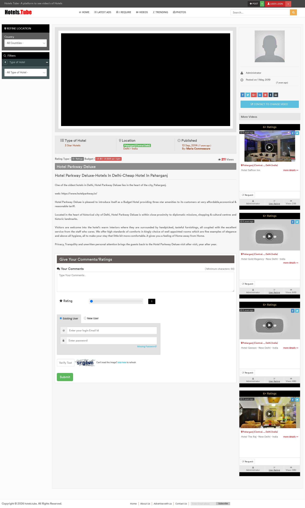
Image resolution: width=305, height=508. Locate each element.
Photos (180, 12)
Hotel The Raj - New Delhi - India (268, 436)
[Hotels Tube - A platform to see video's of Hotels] (18, 11)
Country (9, 36)
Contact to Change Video (270, 104)
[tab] (69, 318)
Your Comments (72, 269)
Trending (161, 12)
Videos (143, 12)
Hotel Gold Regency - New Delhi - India (268, 261)
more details (289, 170)
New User (93, 318)
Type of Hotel (17, 62)
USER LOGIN (276, 3)
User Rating (274, 203)
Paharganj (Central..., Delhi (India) (260, 165)
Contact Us (181, 503)
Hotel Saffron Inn (268, 170)
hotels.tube (31, 503)
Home (85, 12)
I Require (125, 12)
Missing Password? (147, 346)
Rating (67, 301)
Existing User (70, 318)
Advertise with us (163, 503)
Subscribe (223, 503)
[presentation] (69, 318)
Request (248, 195)
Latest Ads (104, 12)
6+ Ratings (269, 127)
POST (255, 3)
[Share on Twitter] (247, 95)
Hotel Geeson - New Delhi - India (268, 347)
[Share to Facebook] (243, 95)
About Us (145, 503)
